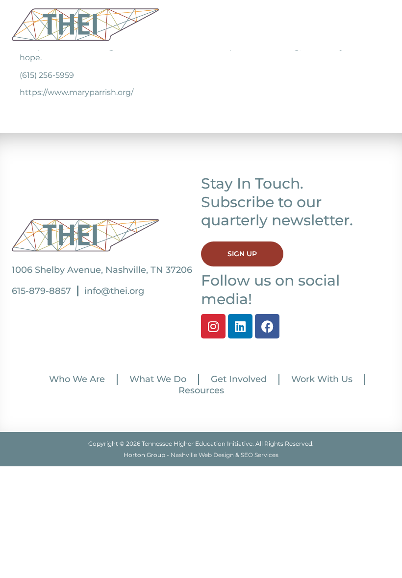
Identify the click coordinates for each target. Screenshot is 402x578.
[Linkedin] (240, 326)
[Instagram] (213, 326)
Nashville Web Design (202, 454)
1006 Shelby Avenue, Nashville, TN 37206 (102, 270)
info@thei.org (114, 291)
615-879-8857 (41, 291)
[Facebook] (267, 326)
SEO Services (259, 454)
